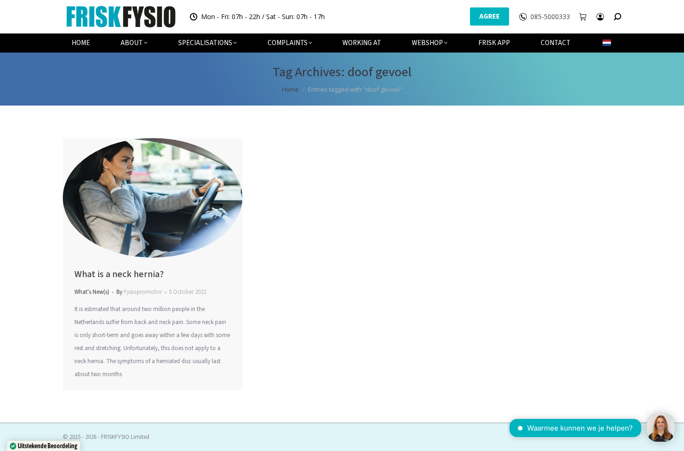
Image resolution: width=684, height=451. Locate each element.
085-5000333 (550, 17)
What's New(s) (91, 292)
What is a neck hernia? (119, 274)
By (139, 292)
